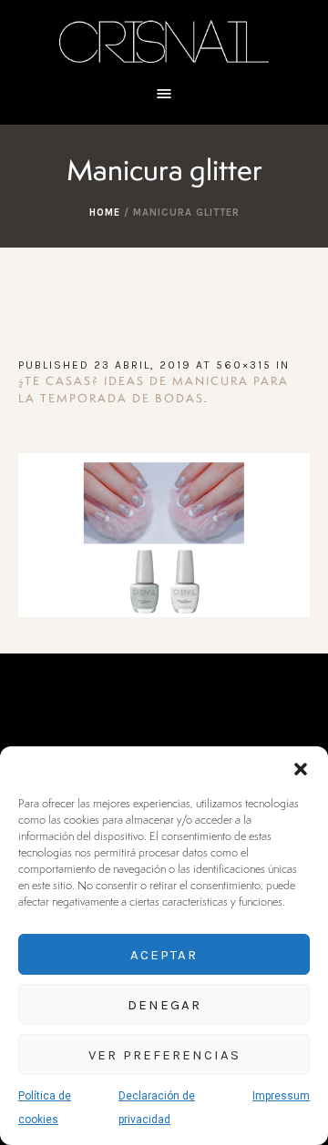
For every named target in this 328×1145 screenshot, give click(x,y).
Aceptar (164, 955)
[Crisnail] (164, 40)
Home (104, 212)
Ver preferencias (164, 1055)
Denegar (164, 1005)
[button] (301, 769)
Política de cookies (44, 1107)
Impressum (281, 1095)
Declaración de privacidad (156, 1107)
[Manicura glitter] (164, 535)
